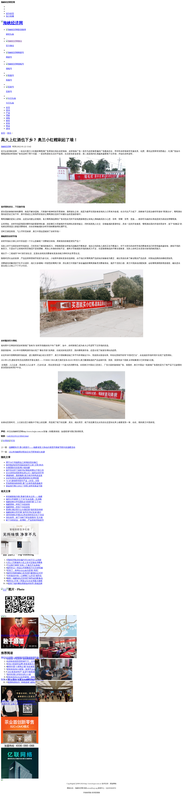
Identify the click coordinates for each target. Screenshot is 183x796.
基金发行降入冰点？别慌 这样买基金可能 (24, 486)
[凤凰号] (10, 75)
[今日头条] (11, 98)
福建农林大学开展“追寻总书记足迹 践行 (23, 512)
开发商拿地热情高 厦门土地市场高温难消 (24, 483)
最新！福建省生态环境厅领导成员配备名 (25, 578)
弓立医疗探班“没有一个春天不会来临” (24, 565)
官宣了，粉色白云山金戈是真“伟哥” (23, 570)
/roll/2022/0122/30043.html (18, 436)
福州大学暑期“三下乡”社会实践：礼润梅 (24, 499)
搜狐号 (9, 69)
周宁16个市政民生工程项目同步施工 (22, 462)
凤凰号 (9, 80)
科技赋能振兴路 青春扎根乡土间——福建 (24, 496)
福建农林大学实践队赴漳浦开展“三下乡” (24, 502)
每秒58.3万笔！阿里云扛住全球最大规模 (24, 581)
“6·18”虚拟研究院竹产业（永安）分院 (22, 481)
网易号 (9, 57)
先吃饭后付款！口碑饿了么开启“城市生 (24, 576)
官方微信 (10, 46)
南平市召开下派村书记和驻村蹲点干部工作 (25, 470)
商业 (8, 126)
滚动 (8, 128)
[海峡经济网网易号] (15, 52)
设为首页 (10, 13)
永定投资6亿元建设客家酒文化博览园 (22, 478)
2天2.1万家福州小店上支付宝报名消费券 (24, 562)
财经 (8, 121)
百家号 (9, 91)
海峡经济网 (6, 146)
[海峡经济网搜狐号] (15, 64)
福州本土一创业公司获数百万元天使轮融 (25, 568)
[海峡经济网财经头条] (16, 30)
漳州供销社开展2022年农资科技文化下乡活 (25, 515)
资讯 (8, 110)
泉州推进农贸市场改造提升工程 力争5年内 (24, 465)
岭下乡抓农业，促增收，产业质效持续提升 (25, 520)
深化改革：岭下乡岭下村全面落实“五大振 (24, 517)
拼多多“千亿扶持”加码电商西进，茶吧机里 (26, 659)
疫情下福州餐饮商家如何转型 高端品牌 (25, 583)
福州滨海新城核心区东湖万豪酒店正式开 (25, 573)
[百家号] (10, 87)
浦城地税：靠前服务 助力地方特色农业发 (24, 475)
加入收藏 (10, 16)
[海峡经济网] (12, 23)
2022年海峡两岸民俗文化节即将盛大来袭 (27, 452)
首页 (8, 108)
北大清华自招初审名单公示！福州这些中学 (25, 473)
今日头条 (10, 103)
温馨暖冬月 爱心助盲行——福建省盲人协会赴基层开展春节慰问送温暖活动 (42, 447)
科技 (8, 123)
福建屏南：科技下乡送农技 (18, 504)
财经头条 (10, 34)
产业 (8, 113)
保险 (8, 118)
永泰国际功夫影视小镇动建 (18, 468)
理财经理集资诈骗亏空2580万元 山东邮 (24, 560)
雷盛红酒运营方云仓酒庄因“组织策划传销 (24, 509)
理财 (8, 115)
